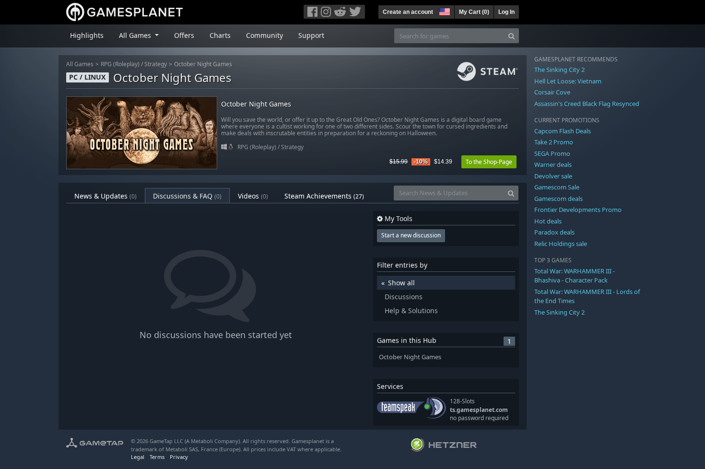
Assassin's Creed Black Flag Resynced (586, 103)
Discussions (404, 296)
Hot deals (548, 221)
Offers (184, 35)
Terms (157, 456)
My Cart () (474, 12)
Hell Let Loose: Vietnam (567, 81)
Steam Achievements (324, 195)
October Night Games (203, 64)
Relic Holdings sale (560, 243)
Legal (137, 456)
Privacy (179, 456)
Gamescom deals (558, 198)
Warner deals (553, 164)
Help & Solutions (411, 310)
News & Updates (105, 195)
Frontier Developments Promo (578, 209)
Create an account (408, 12)
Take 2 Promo (553, 142)
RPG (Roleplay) (120, 64)
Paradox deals (554, 232)
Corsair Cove (552, 92)
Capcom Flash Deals (562, 131)
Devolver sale (553, 176)
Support (311, 35)
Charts (220, 35)
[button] (443, 10)
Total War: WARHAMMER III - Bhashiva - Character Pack (574, 276)
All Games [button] (136, 35)
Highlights (87, 35)
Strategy (155, 64)
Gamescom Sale (556, 187)
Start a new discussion (411, 235)
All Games (80, 64)
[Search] (511, 35)
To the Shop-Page (489, 162)
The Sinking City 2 (559, 69)
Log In (506, 12)
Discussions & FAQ (187, 195)
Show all (401, 282)
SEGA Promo (552, 153)
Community (264, 35)
